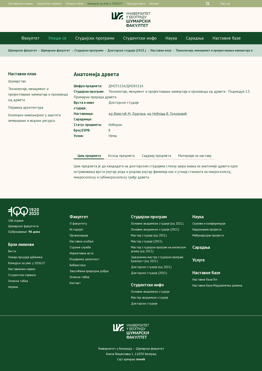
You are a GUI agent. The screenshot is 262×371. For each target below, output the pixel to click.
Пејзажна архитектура (25, 107)
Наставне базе (226, 38)
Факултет (30, 38)
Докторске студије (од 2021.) (151, 267)
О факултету (78, 223)
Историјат (77, 229)
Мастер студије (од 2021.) (149, 235)
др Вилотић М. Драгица (126, 113)
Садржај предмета (156, 155)
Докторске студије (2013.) (149, 273)
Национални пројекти (206, 229)
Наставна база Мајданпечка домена (217, 285)
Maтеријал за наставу (194, 155)
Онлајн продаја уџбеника (25, 257)
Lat (228, 3)
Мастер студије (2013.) (146, 241)
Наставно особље (82, 241)
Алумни (13, 287)
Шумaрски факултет (23, 50)
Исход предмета (121, 155)
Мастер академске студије (149, 297)
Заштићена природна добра (89, 271)
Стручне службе (80, 247)
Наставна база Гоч (204, 279)
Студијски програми (94, 38)
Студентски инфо (140, 38)
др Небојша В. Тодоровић (167, 113)
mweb (140, 359)
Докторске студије (144, 303)
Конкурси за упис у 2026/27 (105, 3)
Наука (171, 38)
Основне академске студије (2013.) (155, 229)
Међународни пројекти (208, 235)
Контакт (154, 3)
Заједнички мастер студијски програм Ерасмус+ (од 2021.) (157, 259)
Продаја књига (136, 3)
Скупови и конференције (209, 223)
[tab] (89, 156)
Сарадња (195, 38)
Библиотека (78, 265)
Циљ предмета (89, 155)
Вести (12, 251)
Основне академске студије (150, 291)
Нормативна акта (81, 253)
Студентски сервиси (49, 3)
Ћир (222, 3)
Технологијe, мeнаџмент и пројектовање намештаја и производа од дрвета (38, 94)
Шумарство (17, 81)
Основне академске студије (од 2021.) (157, 223)
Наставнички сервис (20, 3)
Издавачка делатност (85, 259)
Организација (79, 235)
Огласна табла (75, 3)
